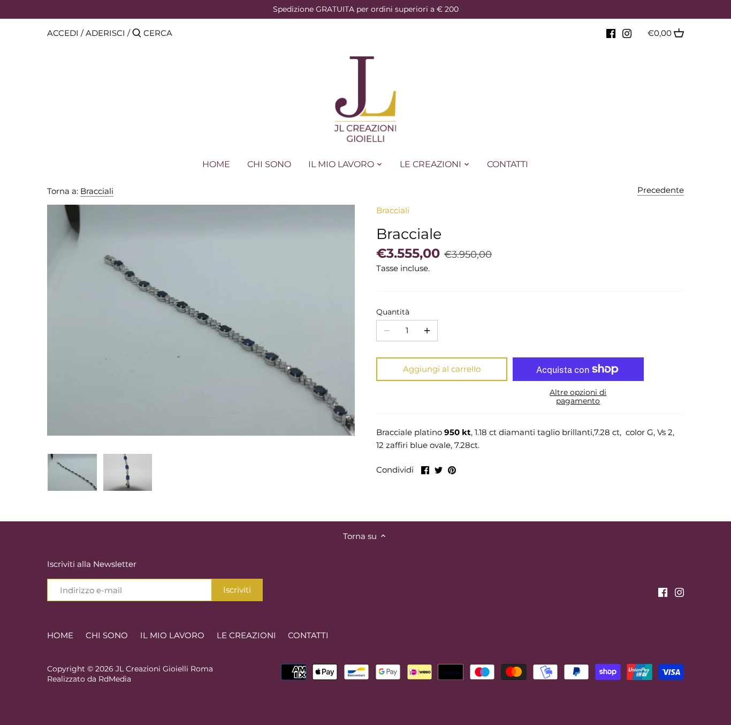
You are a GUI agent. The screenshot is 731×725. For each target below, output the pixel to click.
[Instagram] (626, 33)
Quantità (392, 312)
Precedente (660, 190)
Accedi (63, 33)
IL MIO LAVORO (172, 635)
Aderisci (105, 33)
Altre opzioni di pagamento (578, 396)
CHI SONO (107, 635)
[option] (72, 472)
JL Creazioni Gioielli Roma (164, 668)
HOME (60, 635)
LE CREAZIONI (246, 635)
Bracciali (96, 191)
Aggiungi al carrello (442, 369)
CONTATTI (308, 635)
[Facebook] (610, 33)
